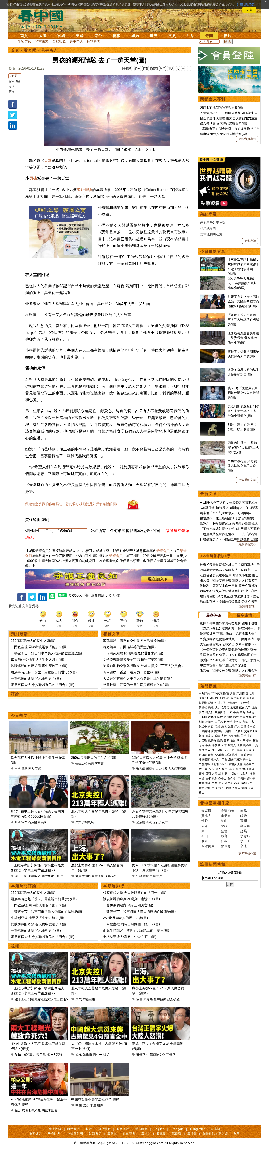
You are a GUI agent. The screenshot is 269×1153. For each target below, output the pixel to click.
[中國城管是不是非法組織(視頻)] (99, 1065)
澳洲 (252, 773)
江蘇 (139, 876)
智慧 (201, 787)
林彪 (201, 783)
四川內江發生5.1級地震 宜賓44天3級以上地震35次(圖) (243, 447)
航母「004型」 (25, 1054)
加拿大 (209, 735)
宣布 (24, 822)
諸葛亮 (229, 783)
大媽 (255, 745)
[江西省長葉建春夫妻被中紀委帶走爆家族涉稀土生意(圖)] (212, 333)
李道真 (226, 816)
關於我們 (104, 1129)
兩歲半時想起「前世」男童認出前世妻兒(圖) (44, 672)
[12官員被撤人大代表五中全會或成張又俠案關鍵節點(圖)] (160, 723)
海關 (245, 769)
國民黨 (235, 698)
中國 (18, 768)
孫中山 (222, 778)
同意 (249, 10)
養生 (201, 792)
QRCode (75, 595)
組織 (100, 1105)
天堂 (11, 86)
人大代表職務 (177, 768)
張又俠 (140, 768)
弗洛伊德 (220, 712)
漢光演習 (224, 698)
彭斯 (236, 716)
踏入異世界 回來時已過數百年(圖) (223, 123)
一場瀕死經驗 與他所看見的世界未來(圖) (133, 653)
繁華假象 (98, 876)
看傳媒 (161, 1133)
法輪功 (236, 754)
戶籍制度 (88, 822)
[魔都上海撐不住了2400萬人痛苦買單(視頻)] (99, 831)
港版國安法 (237, 707)
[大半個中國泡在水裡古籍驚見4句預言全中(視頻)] (99, 1009)
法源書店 (95, 1133)
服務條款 (122, 1129)
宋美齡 (242, 778)
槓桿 (237, 735)
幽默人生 (246, 783)
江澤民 (219, 721)
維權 (211, 754)
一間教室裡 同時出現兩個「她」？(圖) (39, 647)
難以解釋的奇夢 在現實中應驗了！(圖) (39, 666)
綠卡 (221, 773)
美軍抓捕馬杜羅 (211, 234)
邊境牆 (228, 716)
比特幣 (212, 740)
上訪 (228, 754)
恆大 (31, 768)
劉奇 (208, 783)
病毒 (201, 698)
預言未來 (42, 41)
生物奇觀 (24, 41)
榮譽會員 (163, 551)
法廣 (237, 731)
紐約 (135, 36)
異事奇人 (76, 41)
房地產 (241, 740)
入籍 (214, 773)
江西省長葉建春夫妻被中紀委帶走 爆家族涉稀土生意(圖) (243, 337)
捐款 (89, 1129)
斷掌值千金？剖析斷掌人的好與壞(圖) (226, 513)
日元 (226, 740)
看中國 (251, 726)
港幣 (233, 740)
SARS (224, 764)
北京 (239, 745)
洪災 (106, 1054)
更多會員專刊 (247, 139)
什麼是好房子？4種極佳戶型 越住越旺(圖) (229, 539)
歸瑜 (243, 816)
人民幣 (203, 740)
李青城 (245, 836)
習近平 (65, 876)
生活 (190, 36)
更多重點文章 (247, 480)
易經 (237, 783)
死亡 (165, 822)
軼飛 (204, 821)
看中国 (43, 18)
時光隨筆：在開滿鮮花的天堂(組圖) (129, 647)
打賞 (146, 68)
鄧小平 (251, 778)
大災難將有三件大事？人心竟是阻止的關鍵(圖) (137, 678)
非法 (93, 1105)
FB (255, 731)
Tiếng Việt (197, 1129)
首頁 (24, 36)
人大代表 (161, 768)
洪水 (217, 707)
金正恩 (250, 712)
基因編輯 (248, 750)
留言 (154, 68)
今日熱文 (19, 715)
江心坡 (215, 764)
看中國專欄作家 (215, 803)
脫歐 (217, 735)
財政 (255, 740)
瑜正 (204, 841)
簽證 (201, 773)
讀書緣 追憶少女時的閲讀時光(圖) (223, 134)
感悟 (208, 787)
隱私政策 (141, 1129)
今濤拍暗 (227, 811)
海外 (235, 773)
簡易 (243, 811)
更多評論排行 (247, 675)
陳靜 (224, 826)
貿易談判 (252, 716)
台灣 (224, 745)
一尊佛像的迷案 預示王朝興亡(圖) (36, 678)
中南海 (237, 721)
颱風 (78, 1054)
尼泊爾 (140, 822)
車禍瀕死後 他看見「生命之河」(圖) (37, 659)
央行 (224, 735)
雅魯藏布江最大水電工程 (43, 876)
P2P (233, 750)
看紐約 (146, 1133)
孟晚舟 (212, 716)
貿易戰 (203, 702)
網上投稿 (55, 1129)
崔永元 (228, 721)
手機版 (127, 68)
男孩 (11, 91)
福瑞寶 (176, 1133)
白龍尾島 (204, 764)
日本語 (215, 1129)
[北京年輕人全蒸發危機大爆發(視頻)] (99, 777)
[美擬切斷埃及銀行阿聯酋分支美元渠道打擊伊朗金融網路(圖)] (212, 406)
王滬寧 (209, 721)
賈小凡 (206, 816)
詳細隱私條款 (246, 4)
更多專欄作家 (247, 853)
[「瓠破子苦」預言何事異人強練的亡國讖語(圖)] (212, 315)
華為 (242, 712)
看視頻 (192, 1133)
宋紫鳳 (206, 811)
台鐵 (242, 698)
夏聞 (243, 821)
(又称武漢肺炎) (220, 693)
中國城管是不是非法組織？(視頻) (95, 1099)
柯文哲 (209, 712)
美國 (79, 36)
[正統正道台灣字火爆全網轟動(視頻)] (160, 1009)
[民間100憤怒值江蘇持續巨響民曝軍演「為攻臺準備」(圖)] (160, 831)
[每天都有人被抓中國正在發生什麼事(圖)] (38, 723)
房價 (201, 750)
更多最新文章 (247, 544)
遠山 (224, 821)
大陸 (42, 36)
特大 (171, 68)
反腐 (230, 726)
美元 (243, 735)
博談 (116, 36)
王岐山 (203, 716)
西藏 (149, 822)
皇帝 (221, 783)
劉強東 (247, 745)
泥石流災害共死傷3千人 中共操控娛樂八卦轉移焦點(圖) (243, 283)
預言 (18, 1110)
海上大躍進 (54, 1054)
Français (177, 1129)
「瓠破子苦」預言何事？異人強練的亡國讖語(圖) (47, 653)
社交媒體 (246, 731)
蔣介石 (232, 778)
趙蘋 (243, 831)
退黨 (254, 707)
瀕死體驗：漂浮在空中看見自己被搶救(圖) (134, 640)
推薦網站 (35, 1133)
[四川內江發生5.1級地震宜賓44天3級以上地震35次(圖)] (212, 443)
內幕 (245, 721)
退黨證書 (129, 1133)
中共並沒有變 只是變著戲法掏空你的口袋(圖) (242, 465)
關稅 (220, 716)
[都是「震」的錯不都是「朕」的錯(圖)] (212, 424)
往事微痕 (216, 731)
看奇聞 (30, 50)
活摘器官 (204, 759)
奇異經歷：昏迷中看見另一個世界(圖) (131, 672)
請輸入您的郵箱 (230, 872)
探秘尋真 (93, 41)
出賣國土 (232, 702)
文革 (250, 787)
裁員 (78, 876)
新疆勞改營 (235, 764)
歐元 (220, 740)
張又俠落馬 (208, 228)
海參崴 (216, 745)
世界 (153, 36)
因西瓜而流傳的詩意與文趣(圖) (221, 107)
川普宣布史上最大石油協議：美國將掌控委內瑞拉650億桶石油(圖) (243, 301)
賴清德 (240, 693)
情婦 (217, 726)
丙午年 (97, 1054)
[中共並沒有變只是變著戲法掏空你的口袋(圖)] (212, 461)
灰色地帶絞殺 (31, 1110)
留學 (238, 769)
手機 (214, 787)
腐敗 (224, 726)
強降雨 (87, 1054)
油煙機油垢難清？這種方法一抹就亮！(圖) (229, 570)
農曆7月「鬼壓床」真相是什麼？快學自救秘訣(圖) (243, 392)
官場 (61, 36)
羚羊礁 (41, 1054)
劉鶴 (201, 721)
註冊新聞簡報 (212, 864)
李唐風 (245, 826)
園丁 (204, 831)
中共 (159, 876)
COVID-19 (211, 698)
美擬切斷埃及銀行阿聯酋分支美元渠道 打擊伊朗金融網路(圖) (243, 411)
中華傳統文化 (155, 1054)
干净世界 (54, 1133)
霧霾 (239, 750)
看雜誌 (112, 1133)
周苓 (204, 826)
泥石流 (157, 822)
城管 (86, 1105)
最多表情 (244, 615)
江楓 (224, 841)
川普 (18, 822)
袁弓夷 (225, 707)
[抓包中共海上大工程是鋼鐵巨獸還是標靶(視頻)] (38, 1009)
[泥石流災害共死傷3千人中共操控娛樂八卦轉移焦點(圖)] (160, 777)
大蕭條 (86, 876)
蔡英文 (232, 745)
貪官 (211, 726)
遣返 (251, 769)
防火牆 (203, 754)
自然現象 (59, 41)
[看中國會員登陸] (229, 55)
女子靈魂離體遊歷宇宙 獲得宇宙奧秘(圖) (133, 659)
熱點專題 (208, 214)
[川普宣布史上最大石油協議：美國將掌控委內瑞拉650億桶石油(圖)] (38, 777)
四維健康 (208, 846)
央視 (211, 769)
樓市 (249, 740)
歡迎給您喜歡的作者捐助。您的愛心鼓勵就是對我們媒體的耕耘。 (74, 504)
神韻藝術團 (75, 1133)
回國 (208, 773)
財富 (201, 745)
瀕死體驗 (14, 81)
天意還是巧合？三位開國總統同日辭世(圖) (229, 113)
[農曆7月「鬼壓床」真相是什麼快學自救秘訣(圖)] (212, 388)
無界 (237, 1133)
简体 (137, 68)
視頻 (15, 946)
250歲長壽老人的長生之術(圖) (33, 640)
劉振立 (150, 768)
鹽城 (146, 876)
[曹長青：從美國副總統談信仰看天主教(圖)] (212, 351)
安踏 (38, 768)
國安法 (251, 698)
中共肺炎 (204, 693)
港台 (98, 36)
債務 (230, 735)
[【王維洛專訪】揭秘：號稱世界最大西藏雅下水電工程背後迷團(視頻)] (38, 831)
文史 (172, 36)
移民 (224, 769)
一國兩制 (204, 731)
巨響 (153, 876)
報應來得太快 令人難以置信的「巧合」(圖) (42, 685)
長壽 (91, 763)
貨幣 (250, 735)
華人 (218, 769)
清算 (24, 768)
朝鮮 (201, 735)
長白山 (247, 759)
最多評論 (213, 615)
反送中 (203, 726)
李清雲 (99, 763)
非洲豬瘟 (217, 750)
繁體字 (141, 1054)
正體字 (171, 1054)
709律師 (219, 754)
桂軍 (208, 778)
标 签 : (15, 76)
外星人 (236, 787)
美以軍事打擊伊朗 (212, 222)
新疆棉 (203, 707)
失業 (78, 822)
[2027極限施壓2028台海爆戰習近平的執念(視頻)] (38, 1065)
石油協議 (34, 822)
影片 (227, 36)
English (159, 1129)
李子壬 (245, 841)
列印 (162, 68)
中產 (208, 745)
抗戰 (214, 778)
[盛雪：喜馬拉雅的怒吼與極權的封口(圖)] (212, 370)
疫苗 (201, 712)
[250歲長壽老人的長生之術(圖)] (99, 723)
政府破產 (110, 876)
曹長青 (226, 846)
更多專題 (250, 241)
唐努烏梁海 (235, 759)
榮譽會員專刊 (212, 99)
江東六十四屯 (219, 759)
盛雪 (224, 831)
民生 (228, 773)
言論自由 (248, 764)
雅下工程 (20, 876)
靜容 (224, 836)
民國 (201, 778)
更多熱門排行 (247, 606)
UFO (229, 712)
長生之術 (81, 763)
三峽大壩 (244, 702)
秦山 (204, 836)
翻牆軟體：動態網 (215, 1133)
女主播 (203, 769)
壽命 (244, 787)
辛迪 (243, 846)
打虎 (237, 726)
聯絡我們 (73, 1129)
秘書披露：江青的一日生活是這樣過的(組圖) (136, 685)
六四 (248, 707)
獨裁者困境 (49, 1110)
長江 (211, 707)
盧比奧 (250, 693)
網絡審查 (246, 754)
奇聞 (209, 36)
